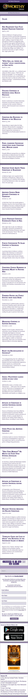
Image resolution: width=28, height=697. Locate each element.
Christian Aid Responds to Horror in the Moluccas (12, 118)
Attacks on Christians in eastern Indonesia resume (12, 404)
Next (16, 564)
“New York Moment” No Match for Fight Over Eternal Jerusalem (12, 453)
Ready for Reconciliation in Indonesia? (12, 352)
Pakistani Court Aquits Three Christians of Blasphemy (13, 169)
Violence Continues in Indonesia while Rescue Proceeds (11, 93)
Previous (7, 562)
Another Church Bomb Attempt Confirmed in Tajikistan (11, 194)
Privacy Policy (21, 610)
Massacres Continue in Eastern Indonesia (11, 322)
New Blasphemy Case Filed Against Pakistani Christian (12, 28)
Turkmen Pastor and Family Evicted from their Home (13, 296)
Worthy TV (4, 676)
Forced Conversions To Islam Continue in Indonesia (13, 244)
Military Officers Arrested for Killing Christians (12, 510)
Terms (3, 611)
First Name (4, 595)
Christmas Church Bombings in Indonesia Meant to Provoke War (14, 269)
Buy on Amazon (14, 668)
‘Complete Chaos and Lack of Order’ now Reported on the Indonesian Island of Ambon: (13, 538)
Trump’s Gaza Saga (6, 688)
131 (10, 564)
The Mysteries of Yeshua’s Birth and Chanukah (13, 692)
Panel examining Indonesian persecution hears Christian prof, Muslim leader (13, 145)
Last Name (4, 601)
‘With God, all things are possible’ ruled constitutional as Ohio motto (13, 63)
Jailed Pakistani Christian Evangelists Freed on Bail (12, 220)
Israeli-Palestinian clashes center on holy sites (12, 378)
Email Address (5, 590)
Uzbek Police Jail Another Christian (12, 430)
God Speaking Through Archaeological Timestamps (14, 693)
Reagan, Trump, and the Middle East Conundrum (13, 690)
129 (19, 562)
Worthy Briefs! (18, 576)
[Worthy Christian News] (14, 7)
